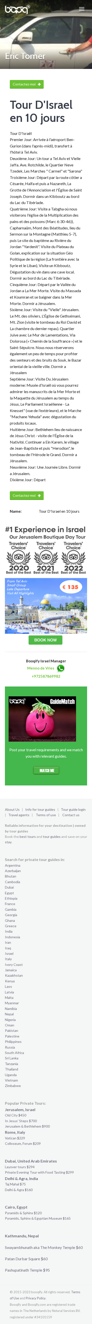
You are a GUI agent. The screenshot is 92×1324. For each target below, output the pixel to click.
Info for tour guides (40, 809)
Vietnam (11, 1080)
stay (8, 842)
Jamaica (11, 970)
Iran (8, 942)
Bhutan (10, 876)
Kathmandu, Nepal (22, 1235)
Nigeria (10, 1020)
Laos (8, 986)
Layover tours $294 (20, 1167)
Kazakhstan (14, 975)
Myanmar (12, 1003)
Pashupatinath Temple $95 (27, 1270)
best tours (28, 836)
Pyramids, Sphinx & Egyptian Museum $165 (38, 1218)
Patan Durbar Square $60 (26, 1258)
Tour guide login (73, 809)
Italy (8, 959)
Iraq (8, 948)
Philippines (13, 1041)
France (10, 904)
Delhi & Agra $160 (19, 1190)
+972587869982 (46, 676)
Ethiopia (11, 898)
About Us (12, 809)
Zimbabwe (13, 1086)
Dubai (9, 887)
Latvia (9, 992)
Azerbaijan (13, 871)
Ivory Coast (14, 964)
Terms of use (46, 815)
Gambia (10, 909)
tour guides (52, 836)
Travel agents (18, 815)
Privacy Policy (35, 1298)
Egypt (9, 893)
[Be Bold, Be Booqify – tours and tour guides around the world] (17, 9)
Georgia (11, 915)
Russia (10, 1047)
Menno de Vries (40, 668)
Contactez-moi (24, 84)
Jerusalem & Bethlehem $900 (27, 1126)
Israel (9, 953)
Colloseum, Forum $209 (23, 1143)
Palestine (12, 1036)
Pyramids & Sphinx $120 (23, 1213)
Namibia (11, 1008)
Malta (9, 997)
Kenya (10, 981)
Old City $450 (15, 1115)
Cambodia (12, 882)
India (9, 931)
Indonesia (12, 937)
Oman (9, 1025)
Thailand (11, 1069)
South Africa (14, 1053)
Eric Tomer (25, 55)
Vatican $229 (15, 1138)
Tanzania (11, 1064)
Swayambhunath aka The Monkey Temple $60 (44, 1247)
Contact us (70, 815)
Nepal (9, 1014)
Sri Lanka (11, 1058)
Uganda (11, 1075)
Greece (10, 926)
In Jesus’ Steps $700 (21, 1121)
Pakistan (11, 1030)
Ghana (10, 920)
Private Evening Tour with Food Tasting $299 (39, 1172)
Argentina (12, 865)
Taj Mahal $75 (15, 1184)
